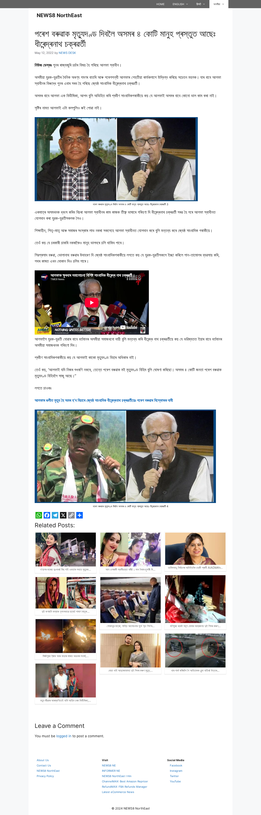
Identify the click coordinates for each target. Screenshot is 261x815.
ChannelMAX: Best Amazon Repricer (125, 781)
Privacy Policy (45, 776)
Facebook (176, 765)
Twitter (174, 776)
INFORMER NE (111, 770)
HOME (160, 4)
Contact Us (44, 765)
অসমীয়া (216, 4)
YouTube (175, 781)
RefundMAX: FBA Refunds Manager (124, 786)
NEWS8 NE (109, 765)
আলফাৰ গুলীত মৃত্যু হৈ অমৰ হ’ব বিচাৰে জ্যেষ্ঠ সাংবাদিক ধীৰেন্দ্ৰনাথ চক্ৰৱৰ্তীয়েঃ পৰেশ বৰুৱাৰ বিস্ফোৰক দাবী (104, 400)
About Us (43, 760)
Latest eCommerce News (118, 792)
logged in (63, 736)
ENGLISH (178, 4)
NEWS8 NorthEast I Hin (117, 776)
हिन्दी (198, 4)
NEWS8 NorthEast (59, 15)
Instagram (176, 770)
